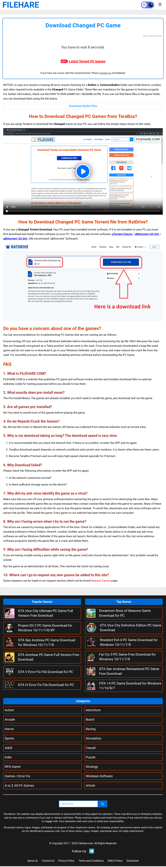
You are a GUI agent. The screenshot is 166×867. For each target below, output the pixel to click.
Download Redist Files (83, 106)
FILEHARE (20, 5)
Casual (91, 748)
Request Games (101, 580)
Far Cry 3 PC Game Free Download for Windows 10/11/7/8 (127, 656)
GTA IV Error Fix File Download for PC (46, 685)
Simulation (93, 738)
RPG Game (13, 767)
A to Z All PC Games (19, 785)
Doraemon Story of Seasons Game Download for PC (125, 613)
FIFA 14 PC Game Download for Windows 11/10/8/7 (130, 685)
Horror (9, 729)
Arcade (10, 719)
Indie (8, 757)
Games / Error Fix (17, 776)
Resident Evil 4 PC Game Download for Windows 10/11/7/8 (129, 642)
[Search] (102, 803)
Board (90, 719)
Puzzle (90, 757)
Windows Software (99, 776)
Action (9, 710)
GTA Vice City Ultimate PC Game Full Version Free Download (45, 613)
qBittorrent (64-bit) (147, 234)
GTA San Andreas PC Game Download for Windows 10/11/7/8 (46, 642)
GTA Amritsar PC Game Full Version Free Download (48, 657)
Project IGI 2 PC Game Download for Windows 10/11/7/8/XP (45, 628)
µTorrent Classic (122, 234)
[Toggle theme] (147, 5)
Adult (8, 748)
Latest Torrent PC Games (87, 61)
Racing (90, 729)
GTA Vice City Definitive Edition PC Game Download (130, 627)
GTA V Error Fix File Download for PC (45, 672)
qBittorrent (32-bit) (15, 238)
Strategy (92, 767)
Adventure (93, 710)
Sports (9, 738)
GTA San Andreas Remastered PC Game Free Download (129, 671)
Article (90, 785)
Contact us (105, 73)
